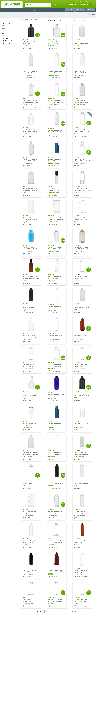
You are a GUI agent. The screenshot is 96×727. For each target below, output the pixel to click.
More (61, 10)
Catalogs (87, 1)
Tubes (20, 10)
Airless (54, 10)
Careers (78, 1)
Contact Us (92, 1)
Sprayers (36, 10)
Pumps (45, 10)
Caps (27, 10)
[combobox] (37, 5)
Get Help (82, 1)
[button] (92, 5)
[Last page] (74, 20)
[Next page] (71, 20)
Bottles (5, 10)
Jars (13, 10)
